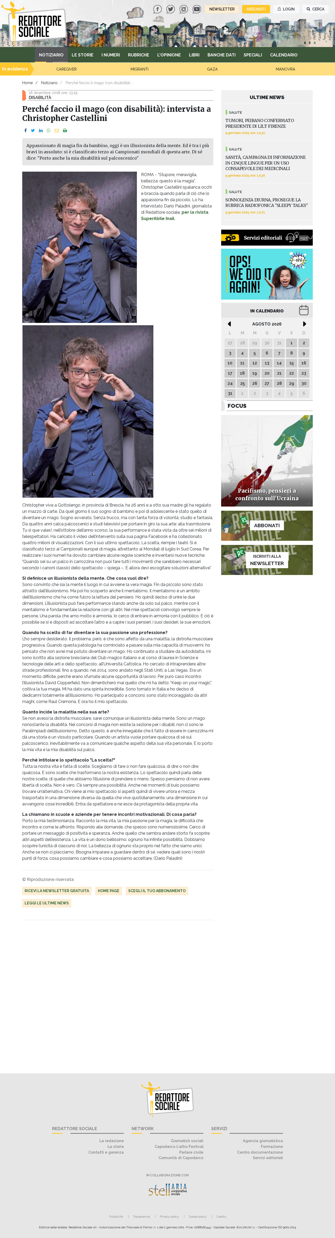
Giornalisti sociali (187, 1140)
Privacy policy (169, 1216)
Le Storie (82, 55)
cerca (317, 9)
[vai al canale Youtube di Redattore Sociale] (197, 8)
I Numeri (111, 55)
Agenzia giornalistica (263, 1140)
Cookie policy (197, 1216)
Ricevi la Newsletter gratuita (57, 891)
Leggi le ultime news (47, 903)
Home (27, 82)
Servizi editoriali (268, 1157)
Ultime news (267, 97)
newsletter (221, 9)
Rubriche (138, 55)
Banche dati (222, 55)
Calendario (284, 55)
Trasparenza (141, 1216)
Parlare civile (191, 1152)
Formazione (272, 1146)
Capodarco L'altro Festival (179, 1146)
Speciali (253, 55)
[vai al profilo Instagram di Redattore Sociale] (184, 8)
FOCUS (237, 406)
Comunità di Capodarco (181, 1157)
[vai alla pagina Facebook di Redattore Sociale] (158, 8)
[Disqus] (117, 993)
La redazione (111, 1140)
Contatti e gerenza (106, 1152)
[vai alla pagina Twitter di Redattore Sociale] (171, 8)
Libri (194, 55)
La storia (116, 1146)
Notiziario (51, 55)
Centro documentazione (260, 1152)
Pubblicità (116, 1216)
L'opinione (169, 55)
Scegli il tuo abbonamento (157, 891)
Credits (221, 1216)
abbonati (256, 9)
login (288, 9)
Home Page (108, 891)
